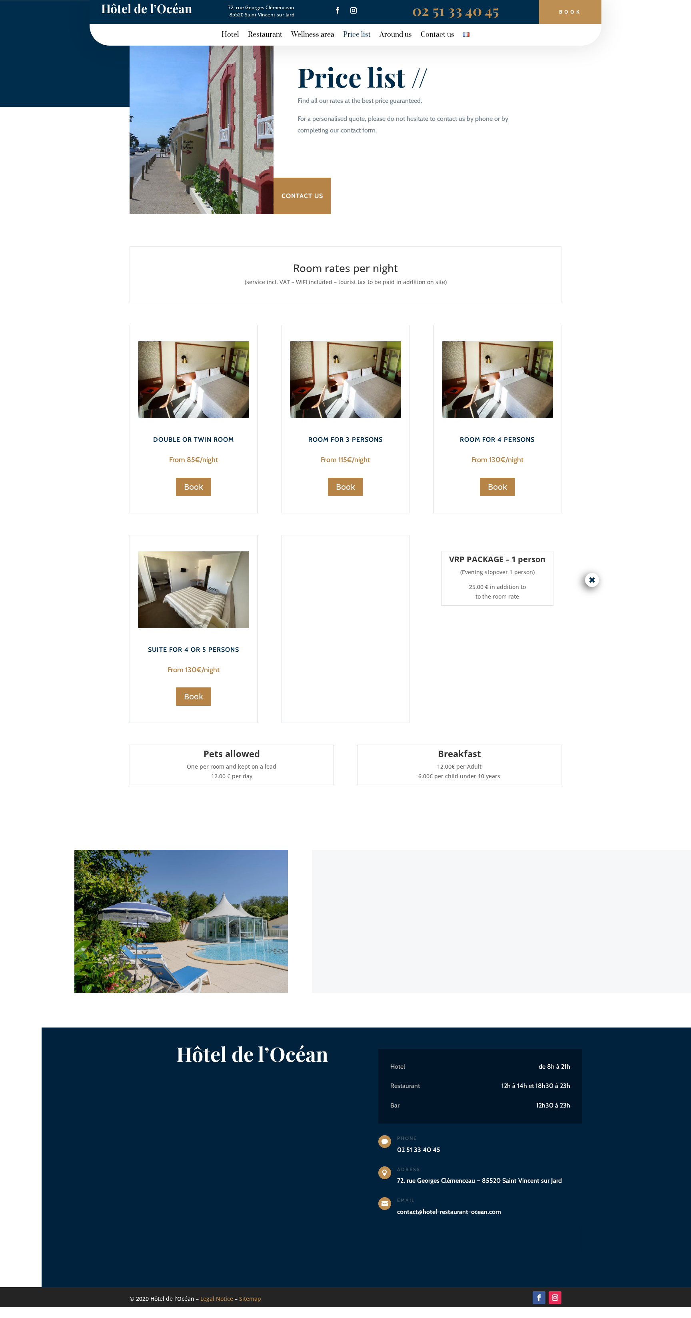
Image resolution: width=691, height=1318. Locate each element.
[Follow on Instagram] (353, 10)
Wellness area (312, 35)
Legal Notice (216, 1298)
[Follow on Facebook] (337, 10)
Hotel (230, 35)
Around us (395, 35)
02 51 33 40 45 (455, 10)
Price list (357, 35)
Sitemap (250, 1298)
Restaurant (265, 35)
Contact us (437, 35)
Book (570, 11)
